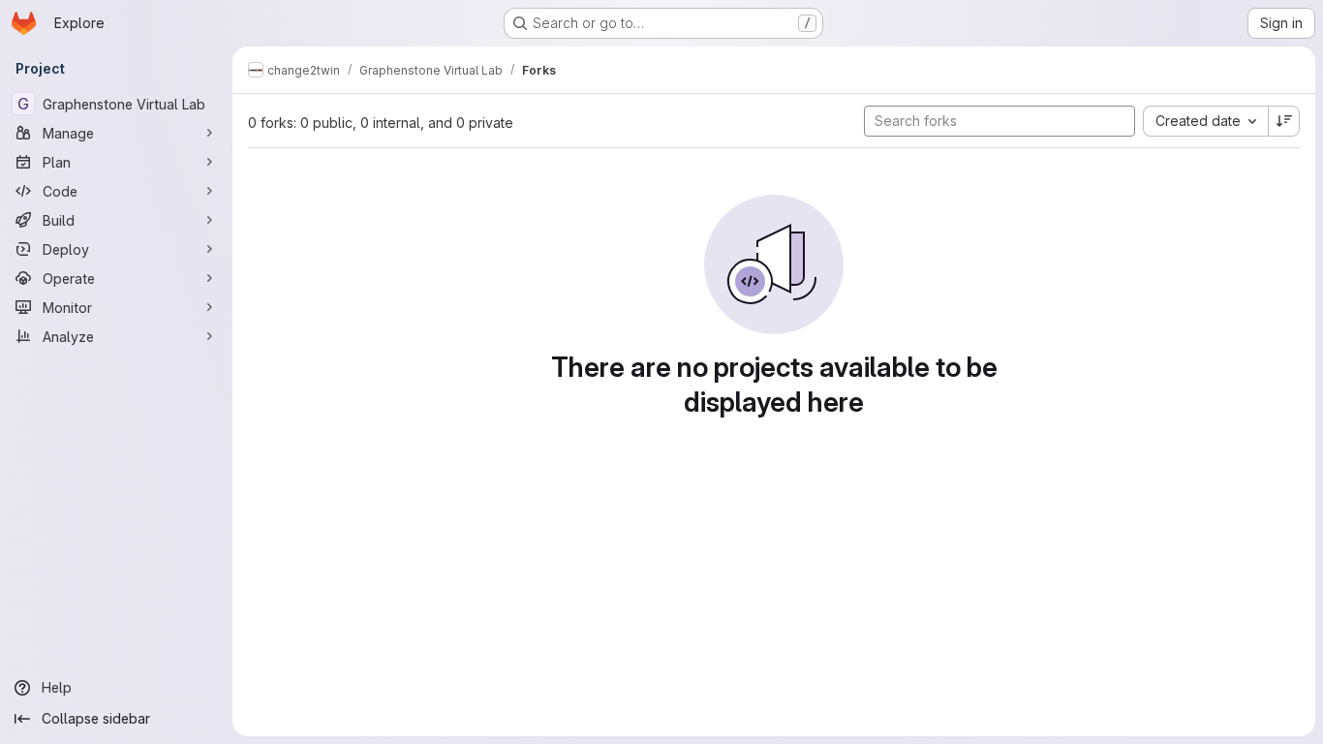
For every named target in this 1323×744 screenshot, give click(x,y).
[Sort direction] (1284, 121)
